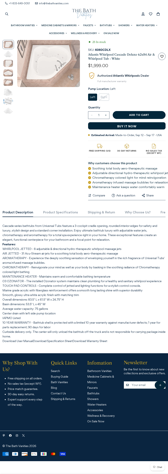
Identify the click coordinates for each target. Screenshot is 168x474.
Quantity (94, 107)
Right (105, 98)
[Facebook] (10, 435)
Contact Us (58, 393)
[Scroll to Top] (161, 456)
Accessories (56, 33)
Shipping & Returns (63, 399)
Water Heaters (145, 25)
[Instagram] (17, 435)
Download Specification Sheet (53, 341)
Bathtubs (106, 25)
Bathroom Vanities (23, 25)
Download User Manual (17, 341)
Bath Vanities (59, 382)
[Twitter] (23, 435)
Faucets (88, 25)
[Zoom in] (73, 47)
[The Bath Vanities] (84, 14)
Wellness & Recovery (84, 33)
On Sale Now (111, 33)
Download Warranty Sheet (90, 341)
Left (93, 98)
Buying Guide (59, 376)
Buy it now (126, 126)
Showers (124, 25)
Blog (54, 387)
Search (55, 371)
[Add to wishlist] (162, 56)
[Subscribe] (160, 385)
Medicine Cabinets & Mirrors (59, 25)
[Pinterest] (3, 435)
